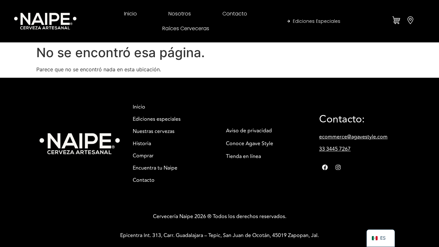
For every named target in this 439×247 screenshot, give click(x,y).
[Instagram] (338, 167)
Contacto (234, 13)
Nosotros (179, 13)
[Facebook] (325, 167)
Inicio (130, 13)
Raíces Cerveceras (185, 28)
